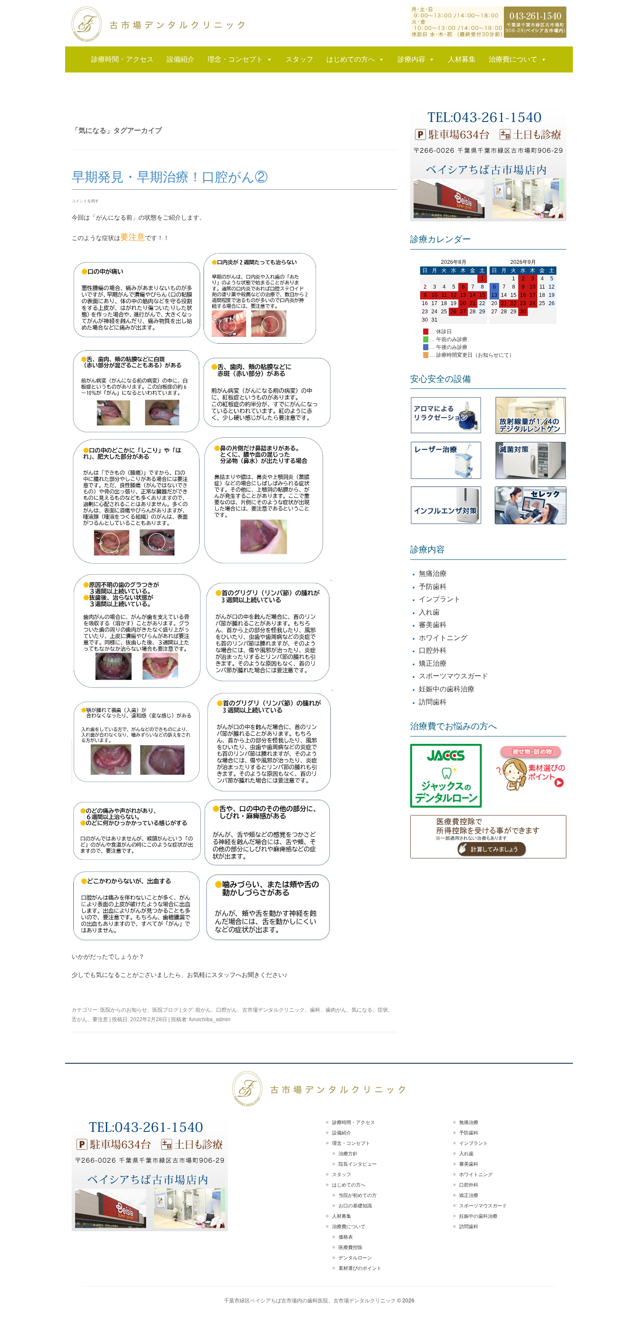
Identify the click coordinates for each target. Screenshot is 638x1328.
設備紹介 (180, 59)
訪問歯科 (433, 702)
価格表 (346, 1236)
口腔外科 (433, 650)
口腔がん (226, 1010)
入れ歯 (429, 612)
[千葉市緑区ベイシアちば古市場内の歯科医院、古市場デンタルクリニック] (158, 24)
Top (617, 1307)
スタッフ (299, 59)
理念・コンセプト (235, 59)
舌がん (79, 1019)
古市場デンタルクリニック (273, 1010)
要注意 (100, 1019)
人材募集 (462, 59)
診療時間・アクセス (122, 59)
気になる (362, 1010)
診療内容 (411, 59)
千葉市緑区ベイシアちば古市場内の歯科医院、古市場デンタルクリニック (310, 1301)
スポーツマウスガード (453, 676)
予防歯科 (433, 586)
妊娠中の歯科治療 (446, 689)
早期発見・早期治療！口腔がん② (170, 177)
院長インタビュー (358, 1164)
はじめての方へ (350, 59)
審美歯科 (433, 624)
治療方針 (348, 1153)
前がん (203, 1010)
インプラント (439, 599)
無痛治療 (433, 573)
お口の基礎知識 (355, 1205)
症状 (383, 1010)
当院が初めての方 (358, 1195)
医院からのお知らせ (123, 1010)
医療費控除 (350, 1247)
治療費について (513, 59)
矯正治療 (433, 663)
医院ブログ (165, 1010)
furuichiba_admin (209, 1019)
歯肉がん (336, 1010)
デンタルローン (355, 1257)
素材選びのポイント (360, 1268)
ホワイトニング (443, 637)
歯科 (315, 1010)
